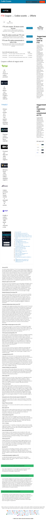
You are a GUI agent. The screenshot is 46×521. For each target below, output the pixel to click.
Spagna (9, 510)
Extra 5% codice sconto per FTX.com (13, 35)
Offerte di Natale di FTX (19, 254)
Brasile (19, 512)
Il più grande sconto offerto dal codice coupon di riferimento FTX (22, 247)
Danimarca (27, 514)
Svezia (38, 514)
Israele (16, 514)
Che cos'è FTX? (18, 232)
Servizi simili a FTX (18, 249)
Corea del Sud (31, 512)
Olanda (31, 510)
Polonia (21, 510)
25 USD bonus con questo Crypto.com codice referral (6, 93)
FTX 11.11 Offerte (18, 252)
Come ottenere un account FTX (21, 233)
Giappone (24, 512)
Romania (37, 510)
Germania (27, 510)
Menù (42, 1)
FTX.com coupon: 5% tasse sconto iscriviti (13, 27)
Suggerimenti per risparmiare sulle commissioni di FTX (21, 261)
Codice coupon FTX (19, 244)
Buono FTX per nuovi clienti (20, 248)
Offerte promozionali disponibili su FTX (22, 239)
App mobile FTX (18, 255)
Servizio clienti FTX (18, 240)
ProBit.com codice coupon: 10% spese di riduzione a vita (6, 221)
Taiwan (37, 512)
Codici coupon (26, 515)
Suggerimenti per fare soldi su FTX (22, 259)
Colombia (36, 511)
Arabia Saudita (10, 514)
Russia (19, 515)
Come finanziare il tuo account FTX (22, 234)
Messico (27, 511)
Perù (15, 512)
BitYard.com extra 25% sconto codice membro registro (6, 175)
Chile (32, 511)
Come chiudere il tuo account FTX (21, 242)
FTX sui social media (19, 245)
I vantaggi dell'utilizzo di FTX (20, 241)
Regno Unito (15, 510)
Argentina (10, 512)
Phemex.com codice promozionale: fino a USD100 (7, 138)
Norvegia (21, 514)
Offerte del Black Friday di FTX (21, 251)
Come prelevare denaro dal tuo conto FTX (23, 235)
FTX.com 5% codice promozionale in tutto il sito (13, 41)
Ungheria (33, 514)
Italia (14, 511)
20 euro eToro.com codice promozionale (7, 73)
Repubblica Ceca (20, 511)
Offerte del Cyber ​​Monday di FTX (21, 253)
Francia (9, 511)
